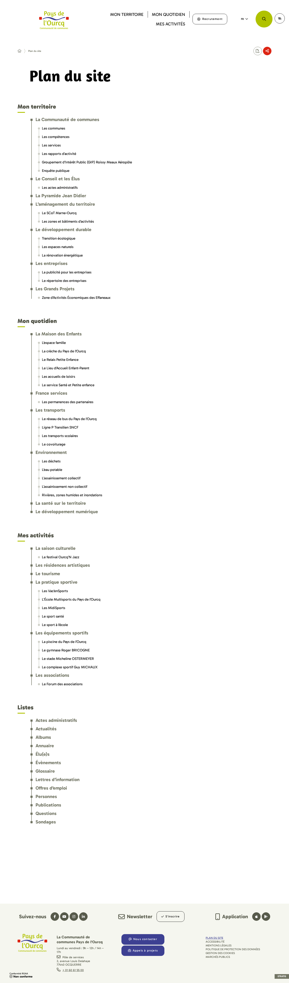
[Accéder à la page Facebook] (55, 916)
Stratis (282, 976)
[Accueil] (19, 51)
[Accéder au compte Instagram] (74, 916)
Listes (25, 708)
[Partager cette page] (267, 51)
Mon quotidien (37, 321)
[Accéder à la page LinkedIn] (83, 916)
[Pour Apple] (256, 916)
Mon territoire (37, 107)
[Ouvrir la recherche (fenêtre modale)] (264, 19)
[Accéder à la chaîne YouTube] (64, 916)
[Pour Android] (266, 916)
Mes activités (36, 535)
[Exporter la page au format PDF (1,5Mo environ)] (257, 51)
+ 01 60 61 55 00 (73, 970)
